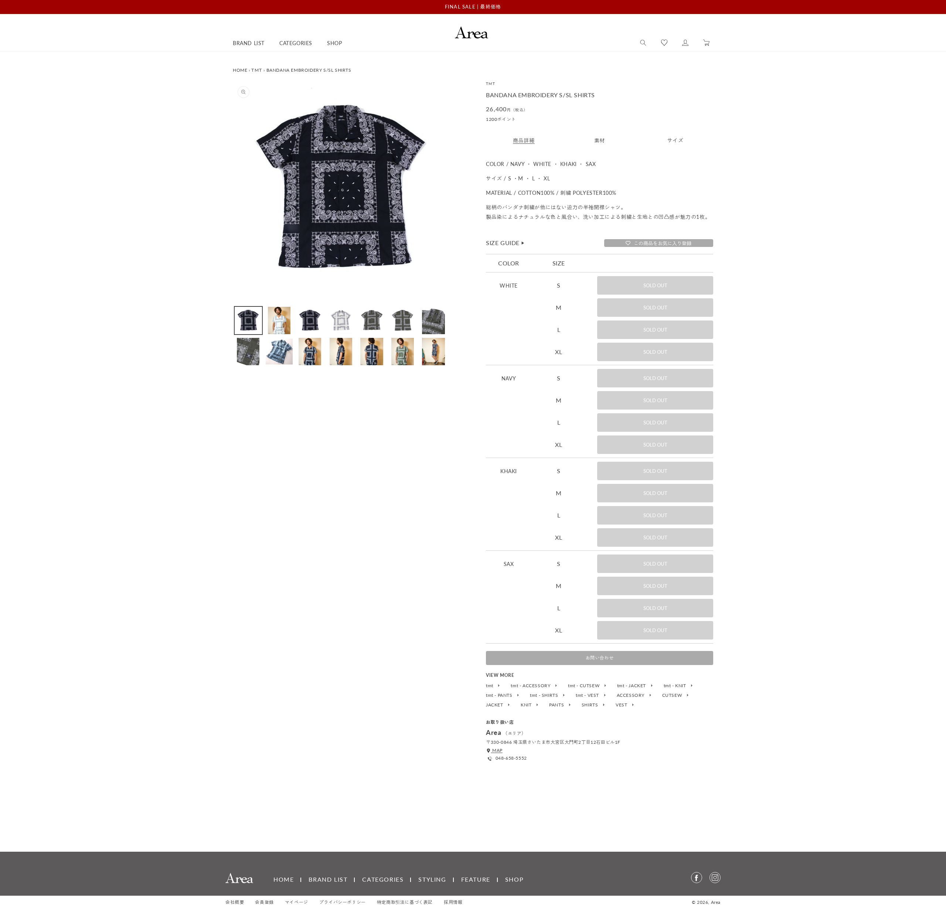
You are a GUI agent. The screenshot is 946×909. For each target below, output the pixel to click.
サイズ (675, 140)
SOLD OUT (655, 285)
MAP (497, 750)
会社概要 (234, 902)
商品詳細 (523, 140)
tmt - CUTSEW (584, 686)
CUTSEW (672, 695)
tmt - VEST (588, 695)
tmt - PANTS (500, 695)
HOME (240, 70)
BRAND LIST (328, 879)
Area (716, 902)
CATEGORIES (383, 879)
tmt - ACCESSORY (531, 686)
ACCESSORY (631, 695)
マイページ (296, 902)
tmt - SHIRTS (544, 695)
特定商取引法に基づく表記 (405, 902)
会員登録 (264, 902)
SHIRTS (590, 705)
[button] (643, 43)
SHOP (514, 879)
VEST (622, 705)
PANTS (557, 705)
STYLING (432, 879)
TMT (256, 70)
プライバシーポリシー (342, 902)
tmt (490, 686)
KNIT (527, 705)
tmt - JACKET (632, 686)
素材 (599, 140)
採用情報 (453, 902)
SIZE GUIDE (505, 242)
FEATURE (475, 879)
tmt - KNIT (676, 686)
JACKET (495, 705)
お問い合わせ (600, 658)
